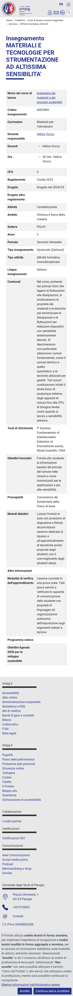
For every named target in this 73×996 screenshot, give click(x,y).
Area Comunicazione (16, 855)
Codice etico (10, 724)
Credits (6, 782)
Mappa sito (9, 791)
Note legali (9, 733)
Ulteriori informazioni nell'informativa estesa (30, 984)
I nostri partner (11, 821)
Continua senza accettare (52, 991)
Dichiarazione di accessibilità (21, 800)
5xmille (7, 873)
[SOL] (62, 12)
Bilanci (6, 720)
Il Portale (8, 786)
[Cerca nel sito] (68, 12)
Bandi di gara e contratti (18, 715)
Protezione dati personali (18, 764)
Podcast (7, 864)
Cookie (6, 777)
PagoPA (7, 755)
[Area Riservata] (50, 12)
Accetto (25, 991)
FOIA (5, 729)
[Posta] (56, 12)
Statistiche (9, 795)
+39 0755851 (21, 907)
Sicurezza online (13, 768)
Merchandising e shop (16, 868)
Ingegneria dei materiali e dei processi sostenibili (49, 97)
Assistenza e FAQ (13, 706)
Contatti (18, 916)
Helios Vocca (45, 134)
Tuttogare (8, 773)
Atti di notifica (11, 711)
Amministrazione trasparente (21, 702)
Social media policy (15, 859)
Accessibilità (10, 693)
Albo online (9, 697)
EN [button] (61, 4)
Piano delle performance (18, 759)
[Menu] (68, 4)
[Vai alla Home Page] (17, 8)
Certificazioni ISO (13, 838)
